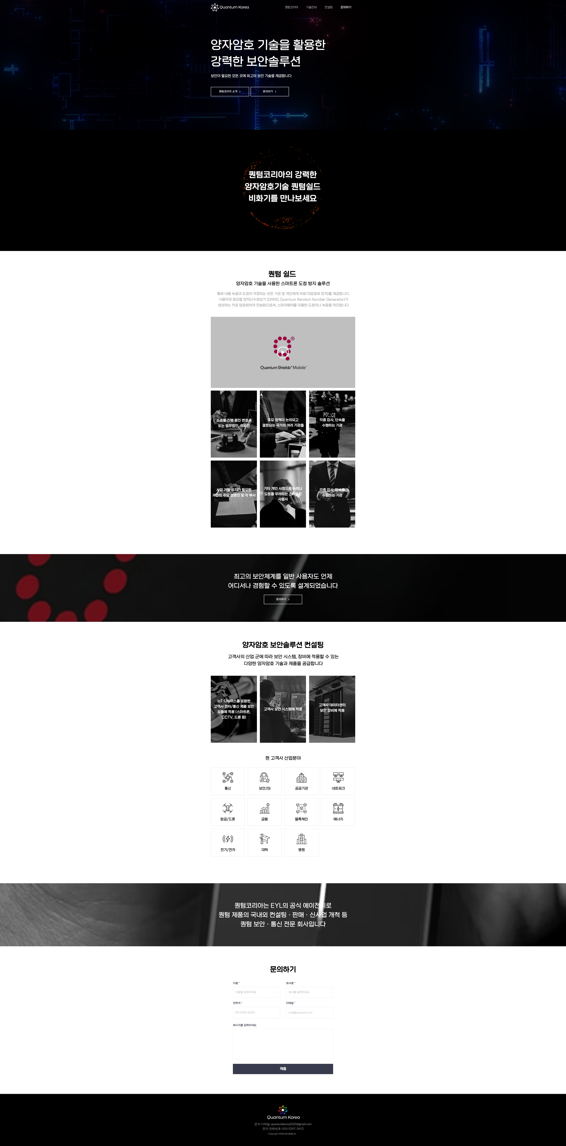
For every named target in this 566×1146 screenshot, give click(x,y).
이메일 (290, 1003)
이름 (235, 983)
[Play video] (283, 352)
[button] (230, 91)
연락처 (237, 1003)
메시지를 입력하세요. (245, 1025)
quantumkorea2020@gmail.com (291, 1124)
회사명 (290, 983)
